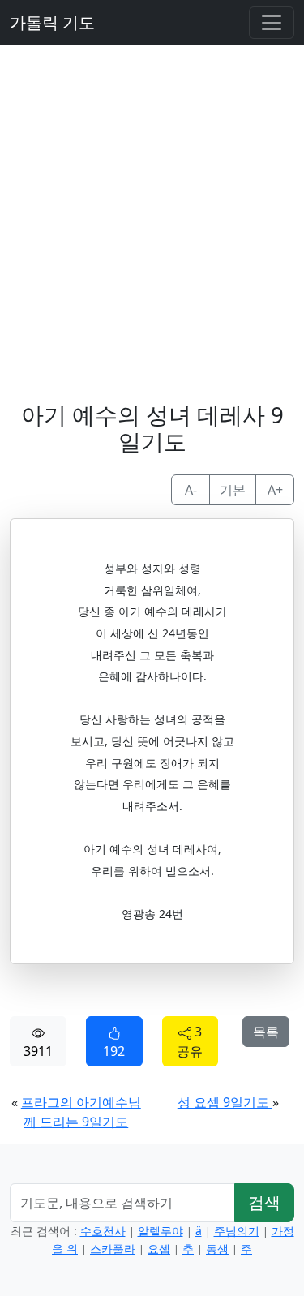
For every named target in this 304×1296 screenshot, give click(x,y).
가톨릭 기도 (52, 22)
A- (191, 490)
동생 (217, 1248)
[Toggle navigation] (271, 22)
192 (114, 1051)
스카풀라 (112, 1248)
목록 (266, 1032)
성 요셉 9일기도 (225, 1102)
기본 (233, 490)
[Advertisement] (152, 210)
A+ (275, 490)
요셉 (159, 1248)
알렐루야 (160, 1230)
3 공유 (190, 1041)
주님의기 (236, 1230)
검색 (264, 1202)
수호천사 (103, 1230)
